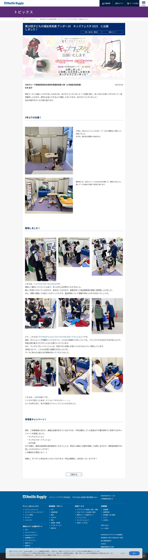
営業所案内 (106, 512)
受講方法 (27, 546)
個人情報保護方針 (106, 541)
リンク (105, 517)
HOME (23, 19)
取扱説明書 (54, 512)
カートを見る (105, 528)
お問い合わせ (105, 525)
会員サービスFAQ (82, 523)
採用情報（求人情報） (109, 515)
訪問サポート (29, 543)
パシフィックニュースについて (34, 512)
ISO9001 (103, 544)
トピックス (32, 19)
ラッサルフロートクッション (71, 336)
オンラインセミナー (31, 532)
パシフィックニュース (31, 510)
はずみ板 (38, 397)
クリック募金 (29, 515)
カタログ (53, 517)
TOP (26, 530)
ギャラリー (28, 517)
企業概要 (105, 510)
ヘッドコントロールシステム (45, 283)
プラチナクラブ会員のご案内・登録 (87, 510)
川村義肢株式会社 (106, 499)
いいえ (123, 553)
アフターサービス (56, 525)
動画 (52, 515)
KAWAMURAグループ (107, 496)
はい (134, 553)
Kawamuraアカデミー (31, 535)
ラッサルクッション (46, 336)
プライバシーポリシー (15, 553)
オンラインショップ (83, 520)
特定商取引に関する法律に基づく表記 (112, 538)
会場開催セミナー (30, 538)
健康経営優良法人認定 (107, 547)
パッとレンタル (81, 517)
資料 (52, 520)
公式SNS (105, 520)
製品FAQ (53, 528)
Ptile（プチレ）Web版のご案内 (86, 512)
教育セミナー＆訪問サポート (85, 515)
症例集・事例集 (55, 523)
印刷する (74, 474)
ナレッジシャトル (30, 540)
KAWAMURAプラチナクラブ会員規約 (111, 535)
